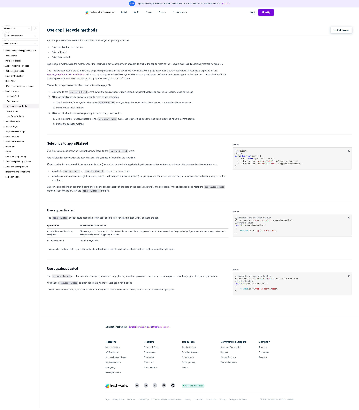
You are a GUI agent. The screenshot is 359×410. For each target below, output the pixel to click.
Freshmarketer (150, 367)
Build (124, 12)
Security (188, 399)
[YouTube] (164, 385)
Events (185, 367)
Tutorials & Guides (190, 352)
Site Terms (131, 399)
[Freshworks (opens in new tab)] (116, 386)
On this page (343, 30)
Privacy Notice (118, 399)
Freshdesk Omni (151, 347)
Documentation (112, 347)
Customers (264, 352)
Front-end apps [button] (12, 91)
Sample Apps (188, 357)
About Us (263, 347)
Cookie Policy (144, 399)
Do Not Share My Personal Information (166, 399)
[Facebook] (155, 385)
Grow (149, 12)
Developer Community (231, 347)
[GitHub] (173, 385)
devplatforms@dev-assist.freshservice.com (149, 327)
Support (224, 352)
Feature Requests (229, 362)
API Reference (111, 352)
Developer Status (113, 372)
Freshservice (150, 352)
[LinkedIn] (146, 385)
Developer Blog (188, 362)
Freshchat (148, 362)
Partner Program (228, 357)
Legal (107, 399)
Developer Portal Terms (238, 399)
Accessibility (198, 399)
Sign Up (266, 12)
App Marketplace (113, 362)
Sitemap (223, 399)
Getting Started (189, 347)
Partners (263, 357)
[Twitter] (137, 385)
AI (138, 12)
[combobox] (17, 28)
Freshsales (149, 357)
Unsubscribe (211, 399)
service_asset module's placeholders (66, 74)
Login (253, 12)
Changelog (110, 367)
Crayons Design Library (115, 357)
